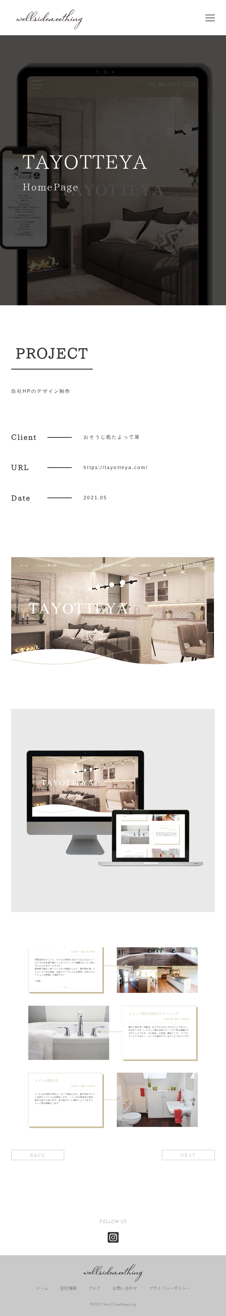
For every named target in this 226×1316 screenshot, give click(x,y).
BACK (38, 1155)
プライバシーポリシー (169, 1288)
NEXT (188, 1155)
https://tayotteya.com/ (116, 467)
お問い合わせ (124, 1288)
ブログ (94, 1288)
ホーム (42, 1288)
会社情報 (68, 1288)
